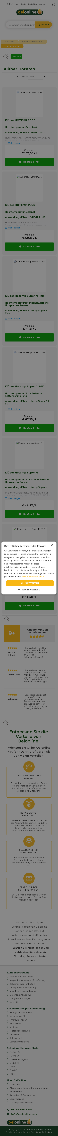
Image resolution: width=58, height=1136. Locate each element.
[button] (29, 589)
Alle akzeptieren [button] (30, 583)
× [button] (52, 545)
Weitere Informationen (33, 576)
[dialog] (29, 568)
